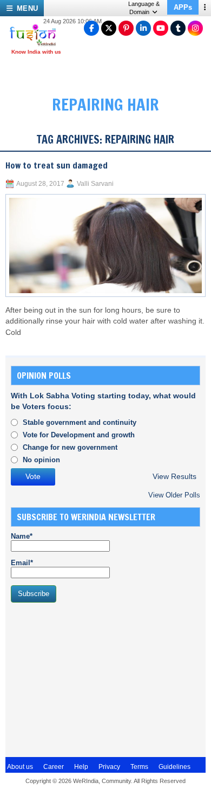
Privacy (109, 767)
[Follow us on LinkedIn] (143, 28)
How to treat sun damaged (56, 165)
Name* (21, 536)
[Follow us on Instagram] (195, 28)
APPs (183, 7)
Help (81, 767)
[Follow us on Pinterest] (126, 28)
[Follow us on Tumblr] (178, 28)
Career (53, 767)
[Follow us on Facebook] (91, 28)
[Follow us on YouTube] (160, 28)
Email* (22, 563)
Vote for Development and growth (79, 435)
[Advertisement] (92, 678)
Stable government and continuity (79, 422)
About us (20, 767)
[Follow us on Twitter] (108, 28)
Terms (139, 767)
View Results (174, 477)
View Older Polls (174, 495)
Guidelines (174, 767)
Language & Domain (144, 8)
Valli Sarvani (95, 183)
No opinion (41, 460)
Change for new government (70, 447)
